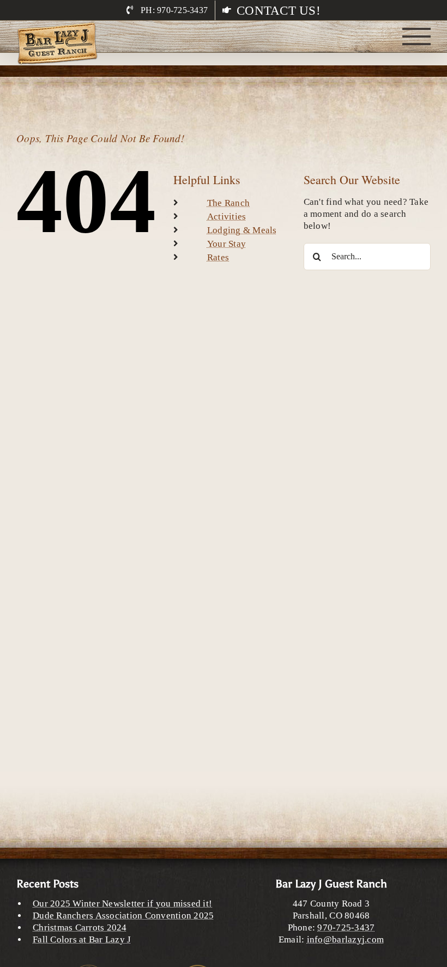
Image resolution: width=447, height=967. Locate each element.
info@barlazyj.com (345, 939)
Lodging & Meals (242, 230)
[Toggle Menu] (417, 36)
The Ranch (228, 203)
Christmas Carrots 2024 (80, 927)
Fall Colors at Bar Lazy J (82, 939)
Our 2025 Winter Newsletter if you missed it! (122, 903)
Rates (218, 257)
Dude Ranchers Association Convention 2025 (123, 915)
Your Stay (226, 244)
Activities (226, 216)
